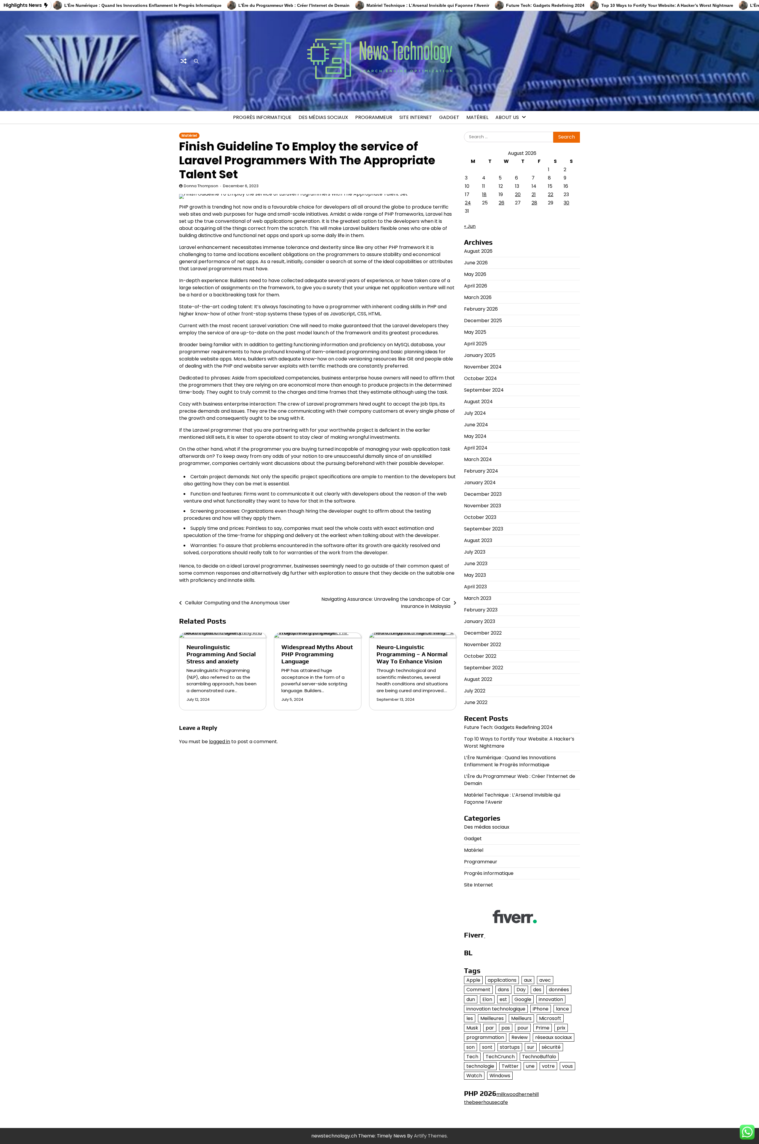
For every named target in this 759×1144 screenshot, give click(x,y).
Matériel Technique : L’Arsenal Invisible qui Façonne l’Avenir (389, 5)
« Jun (470, 226)
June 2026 (476, 262)
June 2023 (475, 563)
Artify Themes (430, 1135)
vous (567, 1066)
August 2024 (478, 401)
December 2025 (483, 320)
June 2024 (476, 424)
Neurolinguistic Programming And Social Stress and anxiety (221, 654)
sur (530, 1047)
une (530, 1066)
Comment (478, 989)
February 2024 (481, 471)
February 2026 (481, 309)
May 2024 (475, 436)
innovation (551, 999)
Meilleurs (521, 1018)
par (490, 1027)
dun (470, 999)
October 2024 (480, 378)
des (537, 989)
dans (503, 989)
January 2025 (479, 355)
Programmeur (373, 117)
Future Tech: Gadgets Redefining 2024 (507, 5)
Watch (474, 1075)
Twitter (510, 1066)
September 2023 (483, 528)
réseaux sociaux (553, 1037)
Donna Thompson (201, 185)
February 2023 (481, 609)
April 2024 (475, 447)
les (469, 1018)
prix (561, 1027)
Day (521, 989)
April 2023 (475, 586)
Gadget (449, 117)
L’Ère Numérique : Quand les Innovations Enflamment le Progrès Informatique (104, 5)
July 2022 (474, 690)
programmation (485, 1037)
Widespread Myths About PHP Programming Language (317, 654)
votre (548, 1066)
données (559, 989)
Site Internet (415, 117)
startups (510, 1047)
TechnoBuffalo (539, 1056)
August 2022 (478, 679)
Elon (487, 999)
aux (528, 980)
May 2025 (475, 332)
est (503, 999)
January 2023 (479, 621)
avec (545, 980)
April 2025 (475, 343)
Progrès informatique (262, 117)
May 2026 (475, 274)
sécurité (551, 1047)
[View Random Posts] (183, 61)
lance (562, 1008)
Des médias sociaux (323, 117)
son (470, 1047)
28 (534, 202)
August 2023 (478, 540)
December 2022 (483, 633)
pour (522, 1027)
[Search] (196, 61)
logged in (219, 741)
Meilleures (492, 1018)
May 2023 (475, 575)
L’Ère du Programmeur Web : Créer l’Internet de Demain (255, 5)
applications (502, 980)
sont (487, 1047)
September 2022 (483, 667)
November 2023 (482, 505)
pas (505, 1027)
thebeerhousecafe (486, 1102)
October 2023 (480, 517)
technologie (480, 1066)
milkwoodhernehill (517, 1094)
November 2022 (482, 644)
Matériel (477, 117)
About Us (507, 117)
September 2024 (484, 390)
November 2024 (483, 366)
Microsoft (550, 1018)
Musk (472, 1027)
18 (484, 194)
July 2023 (474, 552)
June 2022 (475, 702)
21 (534, 194)
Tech (472, 1056)
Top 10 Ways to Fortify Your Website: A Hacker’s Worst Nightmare (629, 5)
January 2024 (480, 482)
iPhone (540, 1008)
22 (550, 194)
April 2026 (475, 285)
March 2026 (478, 297)
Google (522, 999)
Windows (499, 1075)
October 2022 (480, 656)
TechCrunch (500, 1056)
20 (518, 194)
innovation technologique (495, 1008)
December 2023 (483, 494)
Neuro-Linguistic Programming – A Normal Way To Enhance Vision (412, 654)
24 (468, 202)
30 (566, 202)
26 (501, 202)
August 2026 (478, 251)
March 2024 (478, 459)
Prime (542, 1027)
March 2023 (477, 598)
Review (519, 1037)
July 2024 (475, 413)
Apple (473, 980)
